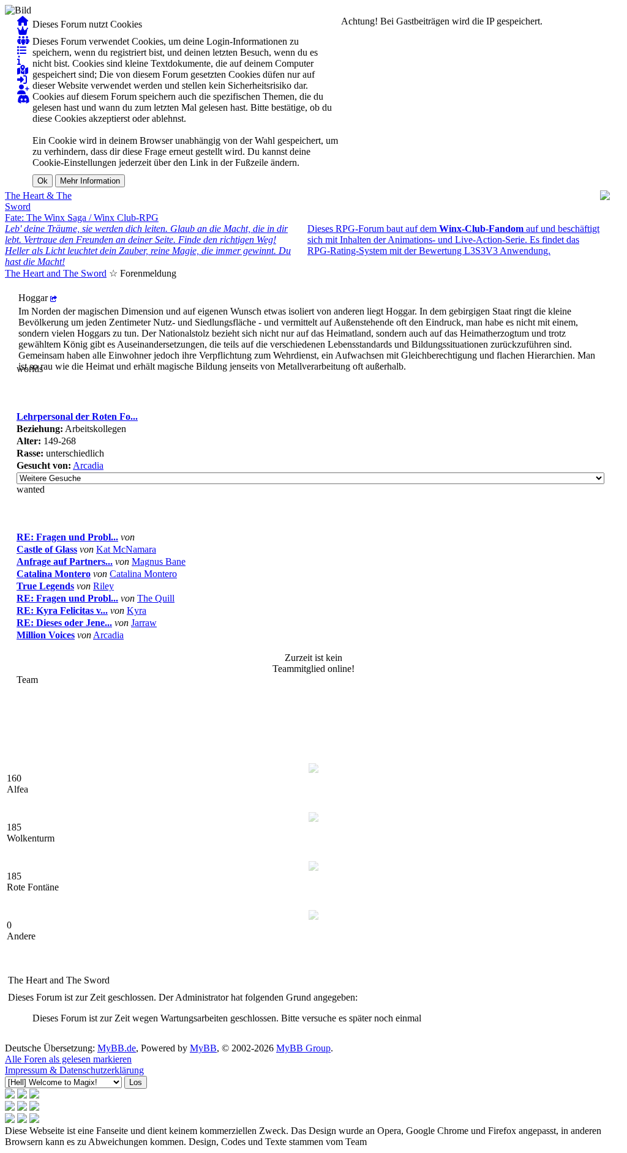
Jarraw (144, 623)
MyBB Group (303, 1048)
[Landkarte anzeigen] (22, 70)
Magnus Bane (159, 561)
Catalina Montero (143, 574)
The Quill (156, 598)
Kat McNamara (126, 549)
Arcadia (88, 465)
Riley (103, 586)
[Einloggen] (22, 80)
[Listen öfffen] (22, 50)
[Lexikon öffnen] (19, 60)
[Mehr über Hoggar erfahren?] (53, 298)
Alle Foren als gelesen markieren (68, 1059)
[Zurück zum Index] (22, 21)
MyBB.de (116, 1048)
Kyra (136, 610)
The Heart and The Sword (56, 273)
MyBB (203, 1048)
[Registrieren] (23, 89)
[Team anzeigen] (22, 31)
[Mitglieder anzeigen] (23, 40)
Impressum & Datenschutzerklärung (74, 1070)
